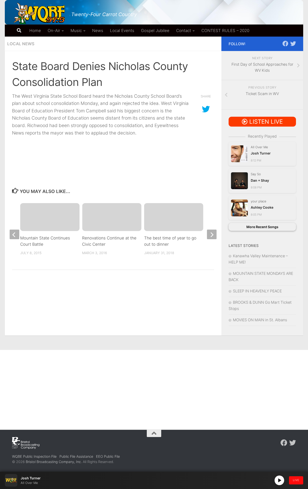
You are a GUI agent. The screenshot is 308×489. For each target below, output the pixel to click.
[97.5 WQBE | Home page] (39, 13)
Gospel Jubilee (155, 30)
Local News (20, 43)
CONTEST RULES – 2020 (225, 30)
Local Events (122, 30)
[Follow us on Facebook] (285, 43)
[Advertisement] (154, 386)
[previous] (14, 234)
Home (35, 30)
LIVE (296, 480)
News (97, 30)
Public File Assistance (76, 456)
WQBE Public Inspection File (34, 456)
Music (76, 30)
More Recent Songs (262, 227)
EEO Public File (108, 456)
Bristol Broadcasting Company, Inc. (54, 462)
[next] (212, 234)
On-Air (54, 30)
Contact (183, 30)
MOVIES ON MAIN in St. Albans (260, 320)
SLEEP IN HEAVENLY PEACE (257, 291)
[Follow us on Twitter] (293, 43)
